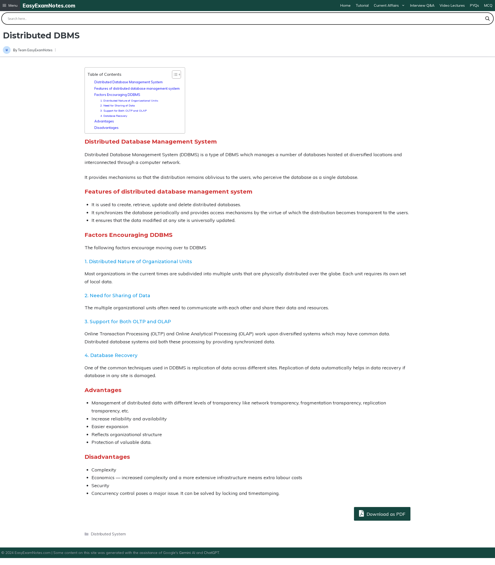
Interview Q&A (422, 5)
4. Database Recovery (113, 116)
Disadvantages (106, 128)
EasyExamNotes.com (49, 5)
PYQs (474, 5)
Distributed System (108, 533)
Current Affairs (386, 5)
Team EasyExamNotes (35, 50)
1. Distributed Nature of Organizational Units (129, 100)
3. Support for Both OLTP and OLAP (123, 110)
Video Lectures (452, 5)
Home (345, 5)
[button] (10, 5)
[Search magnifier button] (487, 18)
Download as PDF (385, 514)
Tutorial (362, 5)
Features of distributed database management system (137, 88)
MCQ (488, 5)
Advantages (104, 121)
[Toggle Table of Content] (174, 74)
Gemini (185, 552)
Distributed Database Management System (128, 82)
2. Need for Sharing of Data (117, 105)
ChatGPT (211, 552)
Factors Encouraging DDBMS (117, 95)
